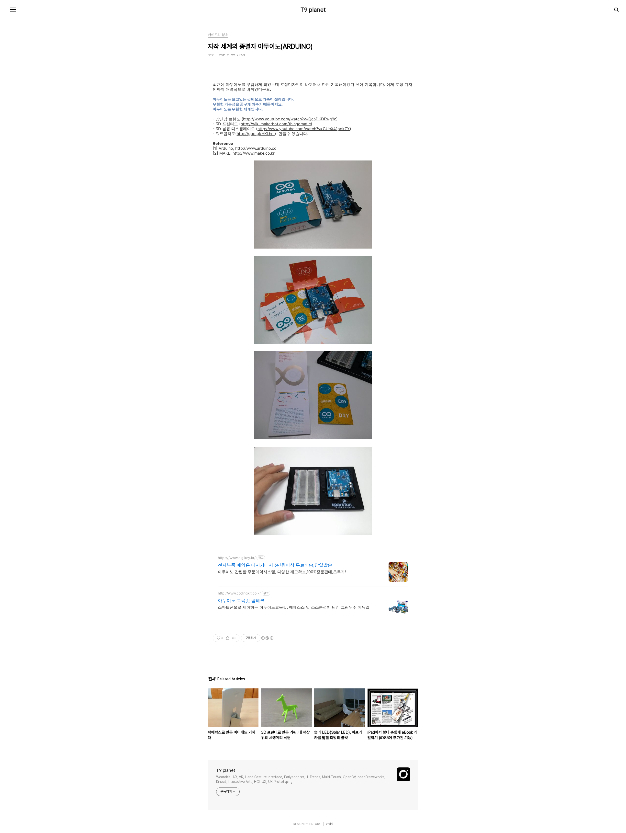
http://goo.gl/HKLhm (256, 133)
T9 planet (313, 10)
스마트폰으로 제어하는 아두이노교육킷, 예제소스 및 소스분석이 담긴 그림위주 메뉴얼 (293, 607)
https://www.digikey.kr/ (237, 558)
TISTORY (315, 824)
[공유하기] (228, 638)
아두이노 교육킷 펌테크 (241, 600)
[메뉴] (13, 10)
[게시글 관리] (234, 638)
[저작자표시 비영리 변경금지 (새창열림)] (267, 638)
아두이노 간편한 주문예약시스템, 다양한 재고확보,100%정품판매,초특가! (282, 571)
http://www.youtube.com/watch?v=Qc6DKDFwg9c (289, 118)
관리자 (329, 824)
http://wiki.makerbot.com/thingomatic (276, 123)
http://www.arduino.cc (255, 148)
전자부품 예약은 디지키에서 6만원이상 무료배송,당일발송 (275, 565)
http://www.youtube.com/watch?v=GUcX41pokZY (303, 128)
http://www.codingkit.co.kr (239, 593)
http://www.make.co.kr (254, 153)
